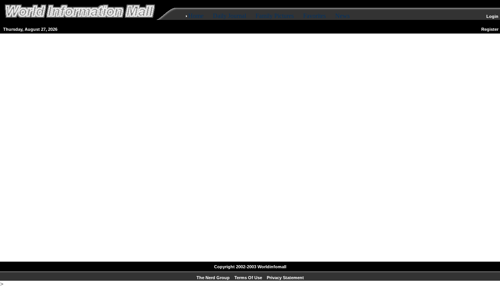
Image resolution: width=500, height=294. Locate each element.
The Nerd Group (213, 277)
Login (492, 16)
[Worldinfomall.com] (80, 20)
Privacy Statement (285, 277)
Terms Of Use (248, 277)
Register (489, 29)
